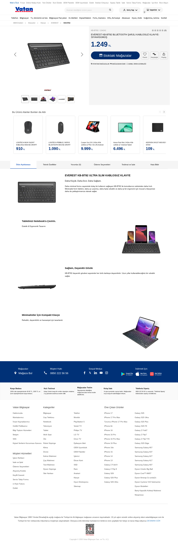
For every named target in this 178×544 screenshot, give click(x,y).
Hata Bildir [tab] (155, 165)
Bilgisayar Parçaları (58, 18)
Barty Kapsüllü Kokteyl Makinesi (148, 490)
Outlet (164, 18)
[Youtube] (101, 373)
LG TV (76, 435)
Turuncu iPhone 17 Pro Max (115, 422)
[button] (82, 54)
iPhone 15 (108, 452)
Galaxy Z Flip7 (141, 435)
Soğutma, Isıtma (151, 18)
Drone (45, 452)
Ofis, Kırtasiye (113, 18)
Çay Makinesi (48, 460)
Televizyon (47, 426)
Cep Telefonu (48, 417)
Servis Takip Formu (21, 479)
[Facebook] (84, 373)
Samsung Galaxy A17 (143, 460)
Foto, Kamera (99, 18)
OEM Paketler (79, 452)
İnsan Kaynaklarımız (21, 422)
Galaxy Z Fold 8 (110, 465)
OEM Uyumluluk (80, 447)
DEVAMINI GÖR (153, 521)
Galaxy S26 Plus (111, 478)
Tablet (45, 430)
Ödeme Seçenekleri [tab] (102, 165)
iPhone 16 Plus (110, 443)
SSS (14, 439)
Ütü (44, 439)
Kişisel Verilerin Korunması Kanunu (27, 443)
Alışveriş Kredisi (19, 471)
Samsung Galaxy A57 (143, 447)
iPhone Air (108, 426)
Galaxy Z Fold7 (141, 430)
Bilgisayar (24, 18)
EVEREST (54, 23)
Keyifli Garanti (18, 475)
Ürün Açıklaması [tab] (23, 165)
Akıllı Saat (47, 435)
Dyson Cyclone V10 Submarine (147, 482)
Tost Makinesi (48, 465)
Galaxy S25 (139, 413)
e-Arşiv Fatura (18, 484)
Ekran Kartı (78, 460)
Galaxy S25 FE (141, 426)
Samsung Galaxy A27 (143, 456)
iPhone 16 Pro (110, 435)
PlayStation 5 (79, 422)
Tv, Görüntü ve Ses (39, 18)
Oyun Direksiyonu (81, 482)
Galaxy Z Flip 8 (110, 469)
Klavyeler (31, 23)
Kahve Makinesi (49, 456)
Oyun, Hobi (137, 18)
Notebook (47, 422)
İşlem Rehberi (18, 458)
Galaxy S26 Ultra (111, 482)
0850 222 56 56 (59, 373)
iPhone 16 (108, 430)
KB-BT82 (67, 23)
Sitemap (77, 486)
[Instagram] (106, 373)
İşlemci (76, 456)
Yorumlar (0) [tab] (76, 165)
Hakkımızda (18, 413)
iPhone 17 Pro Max (112, 417)
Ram (76, 469)
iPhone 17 (108, 413)
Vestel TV (78, 426)
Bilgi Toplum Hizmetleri (22, 430)
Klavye (43, 23)
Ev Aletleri (73, 18)
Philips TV (78, 430)
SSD (75, 465)
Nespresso (139, 495)
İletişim (16, 435)
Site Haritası (48, 473)
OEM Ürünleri (18, 23)
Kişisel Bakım (85, 18)
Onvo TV (77, 439)
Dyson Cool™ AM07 (143, 473)
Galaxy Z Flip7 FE (142, 439)
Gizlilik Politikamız (20, 426)
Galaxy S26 (109, 473)
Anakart (77, 473)
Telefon (14, 18)
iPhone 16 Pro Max (112, 439)
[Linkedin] (95, 373)
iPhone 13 (108, 460)
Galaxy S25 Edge (142, 443)
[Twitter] (90, 373)
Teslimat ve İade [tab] (128, 165)
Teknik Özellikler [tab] (49, 165)
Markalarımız (18, 417)
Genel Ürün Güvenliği (137, 64)
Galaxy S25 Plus (141, 422)
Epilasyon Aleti (80, 443)
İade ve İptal (18, 462)
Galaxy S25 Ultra (142, 417)
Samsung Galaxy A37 (143, 452)
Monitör (77, 417)
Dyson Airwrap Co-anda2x (145, 478)
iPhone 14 (108, 456)
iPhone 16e (109, 447)
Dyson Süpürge (49, 469)
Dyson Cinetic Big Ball (144, 469)
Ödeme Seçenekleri (21, 467)
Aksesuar (126, 18)
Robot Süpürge (49, 443)
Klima (45, 447)
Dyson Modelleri (141, 486)
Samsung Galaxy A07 (143, 465)
